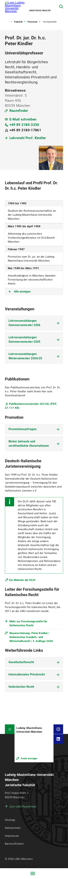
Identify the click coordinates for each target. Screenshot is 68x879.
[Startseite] (10, 729)
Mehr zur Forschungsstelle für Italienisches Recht (28, 623)
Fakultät (18, 22)
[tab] (34, 323)
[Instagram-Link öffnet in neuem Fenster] (58, 729)
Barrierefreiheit (14, 843)
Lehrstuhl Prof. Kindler (27, 138)
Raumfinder (18, 111)
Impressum (12, 835)
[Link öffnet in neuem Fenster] (34, 743)
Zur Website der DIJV (22, 580)
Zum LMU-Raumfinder (23, 806)
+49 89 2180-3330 (24, 125)
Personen (33, 22)
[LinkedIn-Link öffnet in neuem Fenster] (58, 739)
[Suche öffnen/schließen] (61, 6)
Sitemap (10, 820)
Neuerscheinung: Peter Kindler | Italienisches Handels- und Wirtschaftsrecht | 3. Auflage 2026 (31, 637)
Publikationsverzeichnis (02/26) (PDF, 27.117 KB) (31, 406)
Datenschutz (12, 828)
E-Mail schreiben (23, 119)
